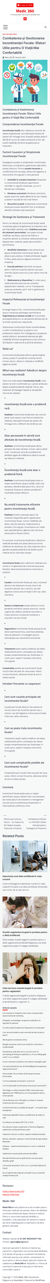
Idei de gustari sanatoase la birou (15, 1039)
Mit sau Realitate (10, 34)
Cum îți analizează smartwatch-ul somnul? (19, 1081)
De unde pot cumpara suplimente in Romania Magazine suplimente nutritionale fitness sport (23, 1128)
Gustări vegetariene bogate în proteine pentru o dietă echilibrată (25, 934)
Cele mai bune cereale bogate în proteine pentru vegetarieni (22, 989)
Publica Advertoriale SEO (13, 1191)
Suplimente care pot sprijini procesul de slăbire (20, 1153)
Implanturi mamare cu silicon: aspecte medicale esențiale (24, 1134)
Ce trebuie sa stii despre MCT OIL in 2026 (18, 1122)
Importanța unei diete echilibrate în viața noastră (22, 878)
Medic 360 (25, 11)
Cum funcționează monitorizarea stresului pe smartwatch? (25, 1085)
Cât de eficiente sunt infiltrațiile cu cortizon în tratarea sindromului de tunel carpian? (23, 1101)
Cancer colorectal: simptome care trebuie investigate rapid (24, 1061)
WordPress (40, 1280)
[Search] (45, 27)
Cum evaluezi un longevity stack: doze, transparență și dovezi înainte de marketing (23, 1014)
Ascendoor (18, 1280)
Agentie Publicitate (11, 1194)
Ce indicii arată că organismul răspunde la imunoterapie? (24, 1027)
